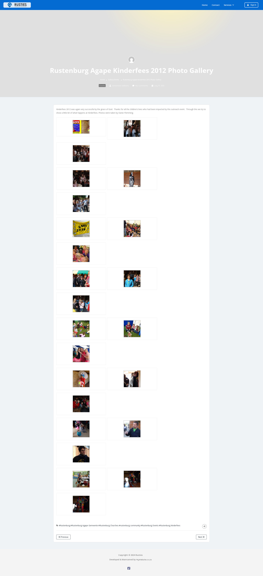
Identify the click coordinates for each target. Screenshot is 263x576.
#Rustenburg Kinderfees (169, 525)
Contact (216, 5)
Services (227, 5)
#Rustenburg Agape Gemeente (84, 525)
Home (205, 5)
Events (116, 80)
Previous (64, 537)
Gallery (111, 80)
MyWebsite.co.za (144, 559)
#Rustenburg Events (149, 525)
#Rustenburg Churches (108, 525)
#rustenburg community (129, 525)
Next (200, 537)
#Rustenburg (64, 525)
